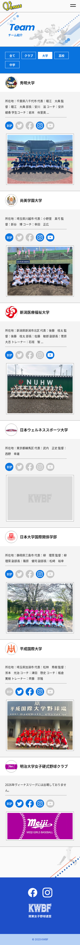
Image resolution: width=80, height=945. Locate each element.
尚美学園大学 (31, 200)
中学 (12, 65)
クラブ (28, 55)
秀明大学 (27, 83)
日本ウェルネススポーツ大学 (44, 430)
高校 (61, 55)
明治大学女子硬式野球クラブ (44, 766)
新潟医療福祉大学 (34, 312)
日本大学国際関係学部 (38, 537)
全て (12, 55)
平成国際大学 (31, 648)
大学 (45, 55)
